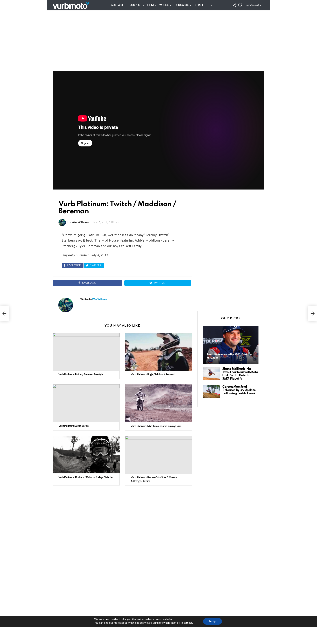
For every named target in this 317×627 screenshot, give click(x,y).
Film (150, 5)
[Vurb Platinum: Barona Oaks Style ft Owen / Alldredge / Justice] (158, 455)
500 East (117, 5)
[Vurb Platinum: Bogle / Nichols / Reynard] (158, 352)
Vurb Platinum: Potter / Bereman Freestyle (81, 374)
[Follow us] (234, 5)
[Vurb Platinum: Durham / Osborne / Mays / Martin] (86, 455)
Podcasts (181, 5)
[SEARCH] (240, 5)
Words (164, 5)
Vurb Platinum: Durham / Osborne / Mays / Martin (85, 477)
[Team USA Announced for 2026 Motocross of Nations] (230, 345)
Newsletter (203, 5)
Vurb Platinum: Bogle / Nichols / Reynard (152, 374)
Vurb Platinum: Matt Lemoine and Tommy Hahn (156, 426)
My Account (252, 5)
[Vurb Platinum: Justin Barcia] (86, 403)
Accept (212, 621)
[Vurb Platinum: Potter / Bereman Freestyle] (86, 352)
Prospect (135, 5)
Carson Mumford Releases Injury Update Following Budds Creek (239, 390)
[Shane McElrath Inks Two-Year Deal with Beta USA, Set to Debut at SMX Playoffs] (211, 373)
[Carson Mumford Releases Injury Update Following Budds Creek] (211, 391)
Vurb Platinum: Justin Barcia (73, 426)
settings (188, 623)
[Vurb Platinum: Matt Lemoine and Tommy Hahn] (158, 403)
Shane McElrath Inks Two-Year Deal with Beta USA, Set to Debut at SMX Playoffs (240, 373)
